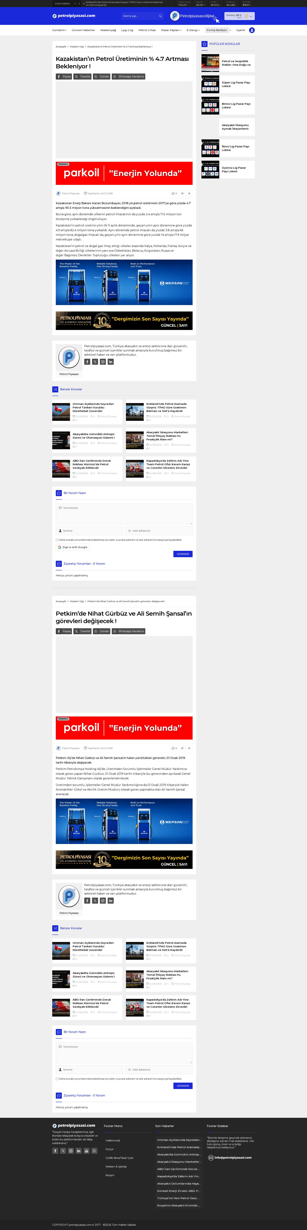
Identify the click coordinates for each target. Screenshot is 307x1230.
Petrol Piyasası (71, 193)
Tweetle (85, 76)
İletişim (110, 1175)
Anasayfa (61, 46)
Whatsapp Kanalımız (131, 76)
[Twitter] (63, 1151)
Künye (110, 1149)
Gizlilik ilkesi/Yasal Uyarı (119, 1158)
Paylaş (67, 76)
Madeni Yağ (77, 46)
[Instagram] (71, 1151)
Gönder (104, 76)
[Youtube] (87, 1151)
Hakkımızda (113, 1140)
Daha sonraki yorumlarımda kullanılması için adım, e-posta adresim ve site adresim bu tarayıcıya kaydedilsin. (120, 540)
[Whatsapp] (94, 1151)
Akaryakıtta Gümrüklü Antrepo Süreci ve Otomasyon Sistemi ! (121, 3)
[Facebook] (55, 1151)
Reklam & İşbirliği (116, 1166)
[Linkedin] (79, 1151)
